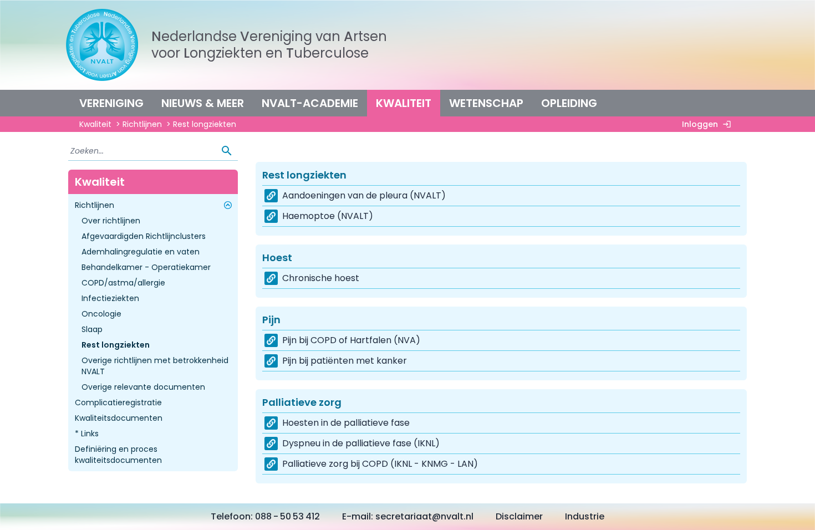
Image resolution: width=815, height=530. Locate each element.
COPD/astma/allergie (123, 282)
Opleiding (569, 103)
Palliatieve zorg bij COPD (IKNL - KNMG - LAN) (380, 463)
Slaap (92, 329)
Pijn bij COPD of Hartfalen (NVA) (351, 340)
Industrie (584, 516)
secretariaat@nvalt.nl (424, 516)
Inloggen (700, 124)
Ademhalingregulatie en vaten (140, 251)
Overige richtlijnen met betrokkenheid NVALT (154, 366)
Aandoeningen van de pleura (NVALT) (364, 195)
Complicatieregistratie (118, 402)
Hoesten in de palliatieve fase (346, 422)
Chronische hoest (320, 278)
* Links (87, 433)
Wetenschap (486, 103)
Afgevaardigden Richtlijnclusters (143, 236)
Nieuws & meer (202, 103)
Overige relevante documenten (143, 387)
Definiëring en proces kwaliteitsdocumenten (118, 455)
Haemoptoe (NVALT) (327, 216)
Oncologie (101, 313)
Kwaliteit (403, 103)
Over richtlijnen (110, 220)
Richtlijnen (142, 124)
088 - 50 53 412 (287, 516)
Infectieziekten (110, 298)
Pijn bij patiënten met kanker (344, 360)
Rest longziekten (115, 344)
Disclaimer (519, 516)
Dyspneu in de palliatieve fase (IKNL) (361, 443)
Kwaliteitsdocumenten (118, 418)
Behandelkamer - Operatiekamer (146, 267)
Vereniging (111, 103)
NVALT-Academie (310, 103)
